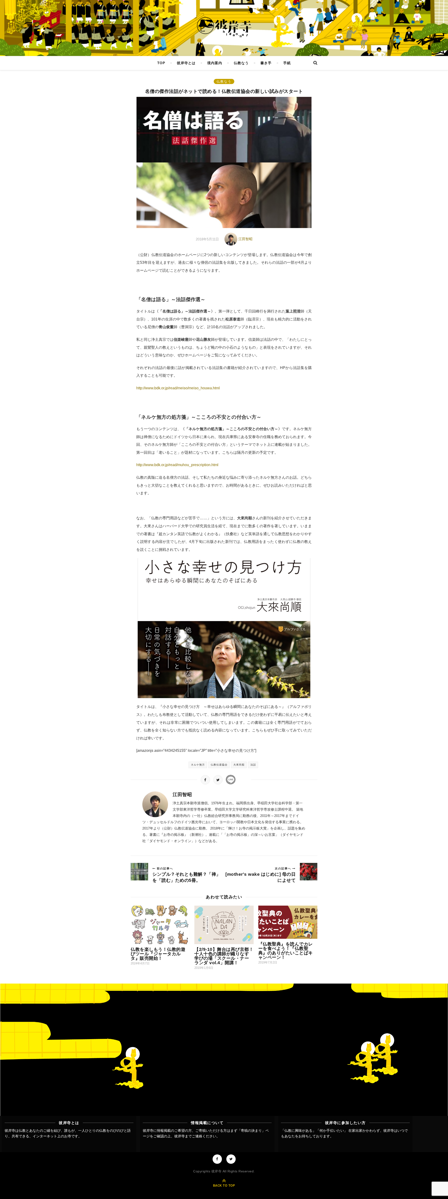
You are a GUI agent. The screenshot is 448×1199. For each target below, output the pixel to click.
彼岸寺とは (186, 63)
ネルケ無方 (198, 764)
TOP (161, 63)
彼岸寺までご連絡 (188, 1136)
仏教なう (241, 63)
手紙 (287, 63)
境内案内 (214, 63)
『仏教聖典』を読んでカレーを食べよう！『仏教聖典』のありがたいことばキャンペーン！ (285, 951)
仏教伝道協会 (219, 764)
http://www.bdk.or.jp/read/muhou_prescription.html (177, 465)
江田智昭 (245, 239)
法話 (253, 764)
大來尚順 (239, 764)
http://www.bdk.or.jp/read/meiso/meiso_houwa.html (178, 388)
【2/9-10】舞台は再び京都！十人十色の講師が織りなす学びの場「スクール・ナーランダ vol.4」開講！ (223, 956)
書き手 (266, 63)
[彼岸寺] (224, 27)
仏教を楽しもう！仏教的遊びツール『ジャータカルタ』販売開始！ (158, 954)
